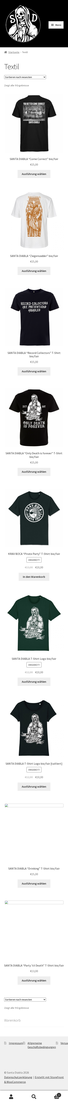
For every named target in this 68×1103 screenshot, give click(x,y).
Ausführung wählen (34, 174)
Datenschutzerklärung (18, 1077)
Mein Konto (11, 1097)
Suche (34, 1097)
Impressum (16, 1043)
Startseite (13, 52)
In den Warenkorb (34, 576)
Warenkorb (52, 1093)
